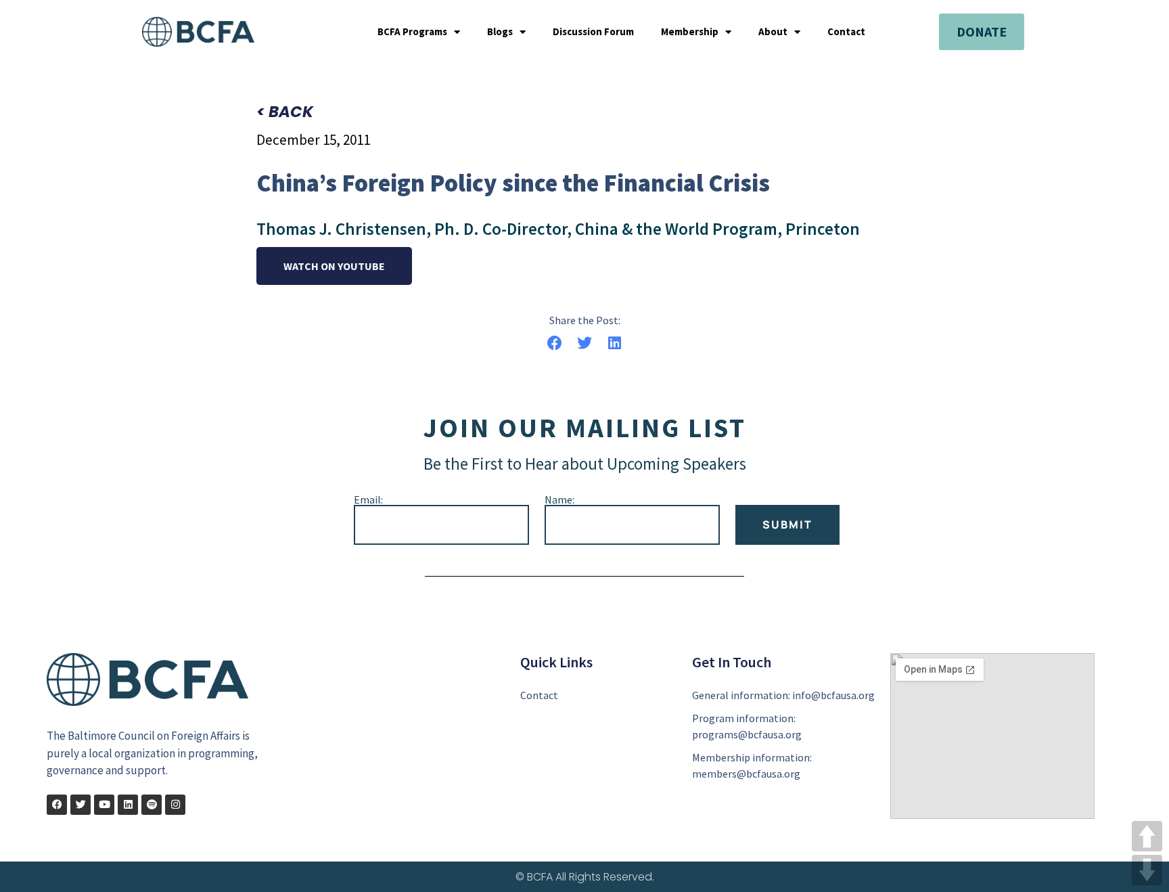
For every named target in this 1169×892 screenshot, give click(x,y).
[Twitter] (80, 805)
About (772, 32)
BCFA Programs (412, 32)
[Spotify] (151, 805)
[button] (554, 343)
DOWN (1147, 870)
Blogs (500, 32)
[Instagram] (175, 805)
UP (1147, 836)
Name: (559, 499)
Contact (846, 32)
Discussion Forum (593, 32)
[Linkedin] (128, 805)
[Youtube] (104, 805)
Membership (689, 32)
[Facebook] (57, 805)
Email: (368, 499)
